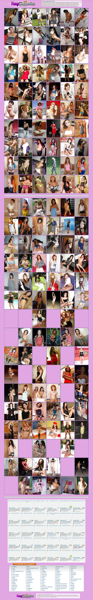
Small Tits (73, 568)
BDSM (14, 583)
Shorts (58, 590)
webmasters (39, 597)
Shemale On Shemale (61, 587)
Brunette (29, 574)
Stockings (73, 574)
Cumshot (29, 580)
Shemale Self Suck (61, 588)
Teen (72, 577)
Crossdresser (30, 579)
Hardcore (44, 573)
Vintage (73, 587)
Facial (28, 585)
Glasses (44, 566)
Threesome (73, 580)
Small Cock (74, 566)
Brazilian (29, 573)
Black (28, 566)
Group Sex (44, 568)
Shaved (58, 582)
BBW (13, 582)
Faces (28, 583)
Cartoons (29, 576)
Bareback (14, 579)
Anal (13, 568)
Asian (13, 569)
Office (57, 568)
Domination (30, 582)
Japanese (44, 576)
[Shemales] (24, 598)
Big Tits (14, 588)
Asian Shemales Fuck (18, 571)
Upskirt (72, 585)
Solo (72, 569)
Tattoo (72, 576)
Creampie (29, 577)
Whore (72, 588)
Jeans (43, 577)
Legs (43, 583)
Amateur (14, 566)
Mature (43, 590)
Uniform (73, 583)
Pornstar (58, 579)
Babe (13, 577)
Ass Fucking (15, 574)
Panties (58, 573)
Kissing (43, 579)
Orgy (57, 569)
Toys (72, 582)
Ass (13, 573)
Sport (72, 571)
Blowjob (29, 571)
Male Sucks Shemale (47, 587)
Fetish (28, 587)
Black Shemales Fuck (32, 568)
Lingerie (44, 585)
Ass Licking (15, 576)
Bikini (13, 590)
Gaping (29, 590)
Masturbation (45, 588)
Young (72, 590)
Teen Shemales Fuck (76, 579)
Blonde (29, 569)
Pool (57, 577)
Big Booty (14, 585)
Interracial (44, 574)
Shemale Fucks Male (61, 583)
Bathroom (14, 580)
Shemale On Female (61, 585)
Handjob (44, 571)
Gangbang (29, 588)
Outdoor (58, 571)
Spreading (73, 573)
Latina (43, 582)
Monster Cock (59, 566)
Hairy (43, 569)
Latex (43, 580)
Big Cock (14, 587)
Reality (58, 580)
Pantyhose (59, 574)
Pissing (58, 576)
